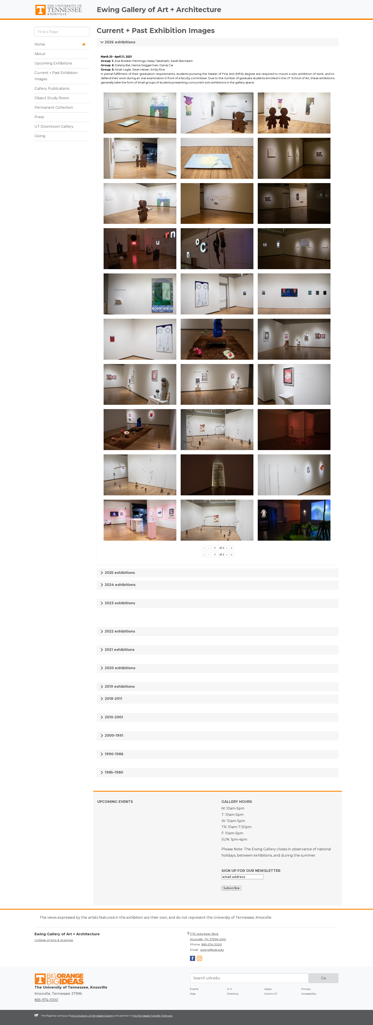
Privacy (306, 988)
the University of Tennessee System (92, 1015)
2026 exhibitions (119, 42)
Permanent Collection (54, 107)
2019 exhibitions (119, 686)
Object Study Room (52, 98)
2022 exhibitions (119, 631)
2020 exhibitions (119, 668)
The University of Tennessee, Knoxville (62, 15)
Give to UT (270, 993)
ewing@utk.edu (212, 949)
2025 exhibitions (119, 573)
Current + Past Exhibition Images (56, 76)
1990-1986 (113, 754)
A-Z (229, 988)
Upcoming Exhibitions (53, 63)
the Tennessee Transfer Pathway (153, 1015)
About (40, 54)
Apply (268, 988)
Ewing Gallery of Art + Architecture (159, 9)
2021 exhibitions (119, 650)
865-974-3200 (211, 944)
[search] (62, 31)
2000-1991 (113, 735)
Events (194, 988)
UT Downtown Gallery (54, 126)
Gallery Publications (52, 88)
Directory (233, 993)
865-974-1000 (46, 1000)
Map (193, 993)
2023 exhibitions (119, 603)
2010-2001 (113, 717)
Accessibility (308, 993)
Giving (40, 136)
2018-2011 (113, 699)
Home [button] (40, 44)
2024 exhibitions (120, 585)
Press (39, 117)
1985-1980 (113, 772)
